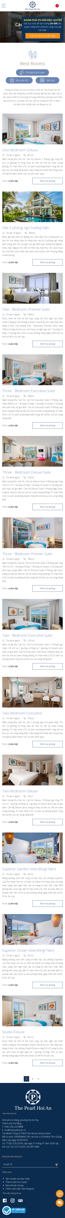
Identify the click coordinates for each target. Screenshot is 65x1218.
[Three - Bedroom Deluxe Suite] (32, 451)
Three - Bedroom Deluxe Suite (26, 472)
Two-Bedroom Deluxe (20, 790)
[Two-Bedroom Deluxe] (32, 770)
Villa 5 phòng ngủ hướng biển (25, 227)
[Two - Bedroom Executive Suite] (32, 614)
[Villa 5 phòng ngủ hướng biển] (32, 206)
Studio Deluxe (13, 1031)
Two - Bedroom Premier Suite (26, 309)
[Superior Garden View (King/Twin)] (32, 848)
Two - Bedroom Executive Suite (27, 635)
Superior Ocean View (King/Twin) (28, 950)
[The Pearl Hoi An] (32, 5)
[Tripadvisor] (20, 1200)
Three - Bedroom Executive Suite (28, 390)
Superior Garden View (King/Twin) (29, 868)
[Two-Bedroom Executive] (32, 692)
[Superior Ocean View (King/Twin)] (32, 929)
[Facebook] (4, 1200)
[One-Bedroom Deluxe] (32, 129)
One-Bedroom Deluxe (20, 149)
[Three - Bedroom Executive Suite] (32, 369)
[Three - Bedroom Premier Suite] (32, 532)
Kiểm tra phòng (47, 180)
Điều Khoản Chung (14, 1185)
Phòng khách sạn (35, 72)
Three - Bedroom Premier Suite (27, 553)
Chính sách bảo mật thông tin (20, 1188)
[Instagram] (12, 1200)
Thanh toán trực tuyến (16, 1182)
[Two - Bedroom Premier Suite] (32, 288)
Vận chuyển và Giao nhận (18, 1178)
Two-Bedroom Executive (22, 712)
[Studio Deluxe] (32, 1010)
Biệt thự (50, 80)
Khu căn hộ (22, 80)
